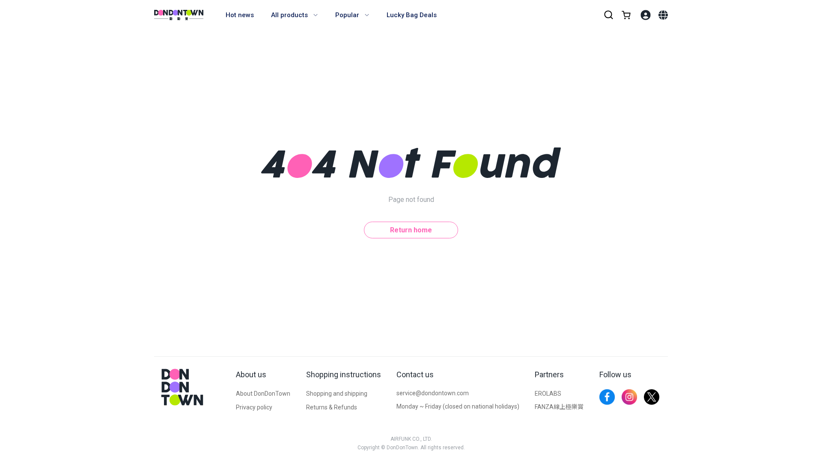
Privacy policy (254, 407)
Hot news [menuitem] (240, 15)
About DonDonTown (263, 393)
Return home (411, 230)
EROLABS (548, 393)
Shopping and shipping (336, 393)
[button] (663, 15)
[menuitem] (294, 15)
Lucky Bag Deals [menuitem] (412, 15)
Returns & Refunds (331, 407)
